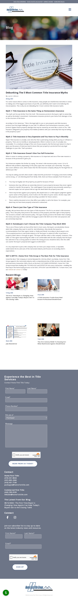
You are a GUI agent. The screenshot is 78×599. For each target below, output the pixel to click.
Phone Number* (11, 406)
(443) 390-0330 (10, 492)
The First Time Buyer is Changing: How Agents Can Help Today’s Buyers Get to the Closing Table (20, 297)
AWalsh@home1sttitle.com (15, 494)
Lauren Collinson (13, 96)
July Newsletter (11, 344)
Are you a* (9, 415)
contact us (19, 269)
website (11, 269)
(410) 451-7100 (10, 482)
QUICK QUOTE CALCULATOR (35, 1)
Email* (7, 397)
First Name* (10, 388)
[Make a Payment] (6, 593)
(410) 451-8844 (10, 478)
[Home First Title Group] (15, 9)
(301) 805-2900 (10, 480)
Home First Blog (59, 1)
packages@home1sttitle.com (16, 485)
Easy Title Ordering (20, 1)
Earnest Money (48, 1)
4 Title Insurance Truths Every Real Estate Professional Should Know (50, 298)
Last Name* (31, 388)
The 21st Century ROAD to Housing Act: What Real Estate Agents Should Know (52, 343)
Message (9, 424)
